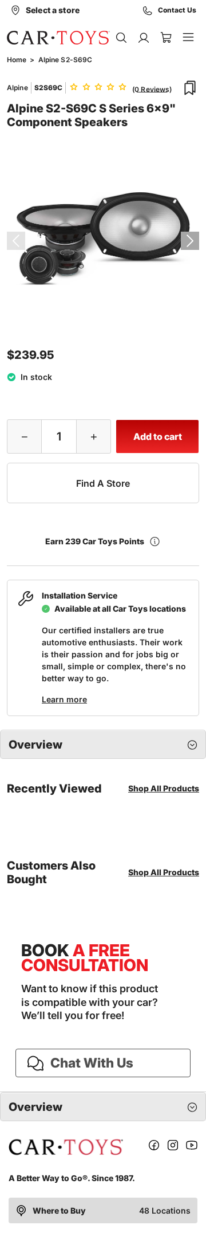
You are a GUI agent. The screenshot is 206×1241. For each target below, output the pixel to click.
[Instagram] (173, 1147)
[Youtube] (191, 1147)
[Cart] (165, 37)
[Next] (190, 241)
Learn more (64, 699)
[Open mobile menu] (188, 37)
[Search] (121, 37)
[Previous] (16, 241)
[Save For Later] (190, 88)
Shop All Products (163, 788)
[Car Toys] (58, 38)
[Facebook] (154, 1147)
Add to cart (157, 436)
